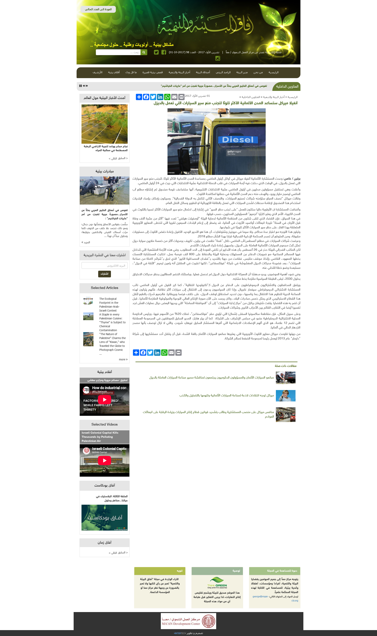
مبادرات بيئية (105, 171)
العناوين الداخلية (251, 97)
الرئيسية (273, 72)
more (122, 359)
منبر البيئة (242, 72)
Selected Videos (105, 425)
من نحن (258, 72)
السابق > (123, 158)
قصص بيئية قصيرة (153, 72)
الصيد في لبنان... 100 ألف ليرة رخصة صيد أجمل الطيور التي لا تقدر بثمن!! (225, 86)
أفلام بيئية (114, 72)
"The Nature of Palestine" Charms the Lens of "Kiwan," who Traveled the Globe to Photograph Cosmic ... (112, 343)
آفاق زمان (104, 543)
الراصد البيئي (223, 72)
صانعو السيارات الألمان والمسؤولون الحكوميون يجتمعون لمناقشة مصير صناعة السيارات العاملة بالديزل (211, 378)
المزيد (86, 242)
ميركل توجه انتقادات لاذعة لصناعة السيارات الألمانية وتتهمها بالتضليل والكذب (226, 396)
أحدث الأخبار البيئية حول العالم (104, 98)
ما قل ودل (131, 72)
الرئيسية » (291, 97)
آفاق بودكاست (104, 485)
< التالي (113, 158)
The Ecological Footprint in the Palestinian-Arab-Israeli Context (109, 304)
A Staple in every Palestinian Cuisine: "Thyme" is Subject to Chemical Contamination (112, 322)
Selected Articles (104, 288)
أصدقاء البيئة (203, 72)
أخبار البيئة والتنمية (179, 72)
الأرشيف (97, 72)
